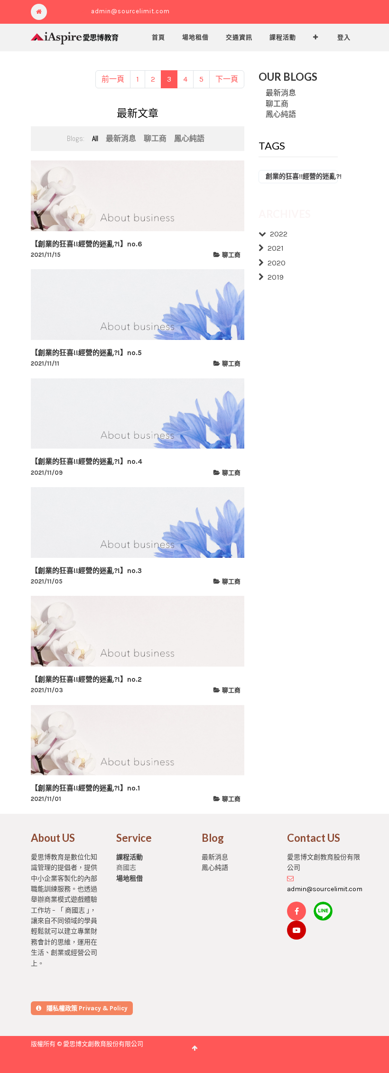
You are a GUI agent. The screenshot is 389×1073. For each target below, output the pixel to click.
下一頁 (226, 79)
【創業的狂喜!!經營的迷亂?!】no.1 (85, 788)
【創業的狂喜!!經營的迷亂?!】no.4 (86, 461)
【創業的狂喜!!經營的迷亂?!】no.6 (86, 244)
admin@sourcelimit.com (130, 11)
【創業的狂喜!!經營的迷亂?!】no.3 (86, 570)
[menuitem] (158, 37)
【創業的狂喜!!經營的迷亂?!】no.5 (86, 352)
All (95, 138)
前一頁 (113, 79)
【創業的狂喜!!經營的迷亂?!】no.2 (86, 679)
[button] (316, 37)
